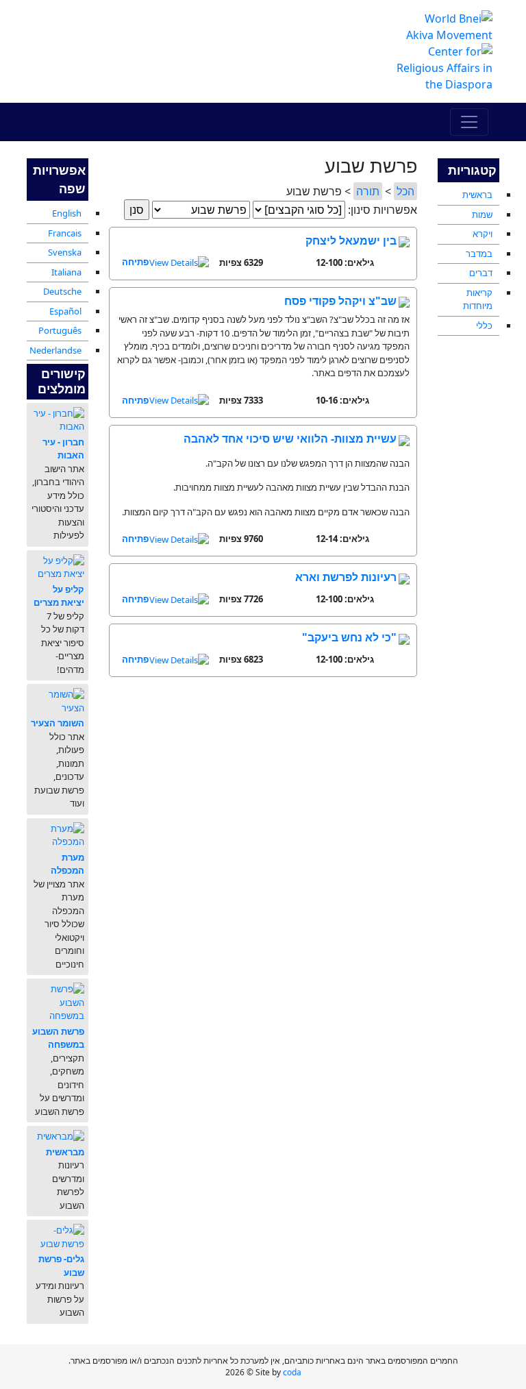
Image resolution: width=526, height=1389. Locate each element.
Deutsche (62, 291)
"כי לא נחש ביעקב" (349, 637)
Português (60, 330)
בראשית (477, 194)
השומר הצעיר (57, 723)
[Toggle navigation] (469, 122)
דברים (480, 273)
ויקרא (482, 234)
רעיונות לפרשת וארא (346, 577)
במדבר (479, 253)
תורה (367, 191)
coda (292, 1372)
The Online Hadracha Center (180, 37)
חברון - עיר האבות (63, 449)
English (67, 213)
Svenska (65, 252)
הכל (405, 191)
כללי (484, 325)
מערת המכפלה (67, 864)
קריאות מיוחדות (477, 299)
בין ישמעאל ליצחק (351, 240)
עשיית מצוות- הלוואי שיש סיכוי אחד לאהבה (290, 438)
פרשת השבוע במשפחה (58, 1038)
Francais (65, 233)
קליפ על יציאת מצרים (59, 596)
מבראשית (65, 1152)
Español (65, 311)
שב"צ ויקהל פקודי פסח (340, 300)
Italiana (66, 272)
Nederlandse (55, 350)
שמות (482, 214)
